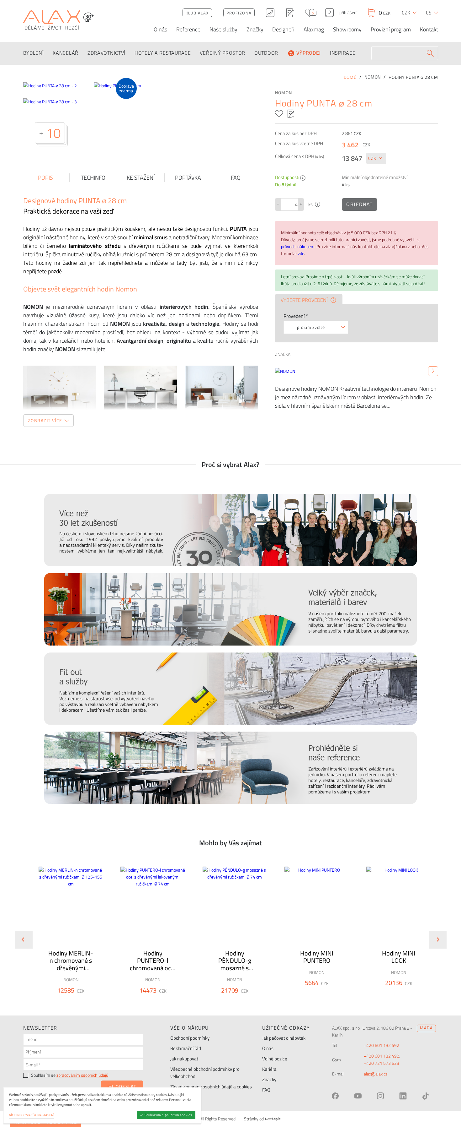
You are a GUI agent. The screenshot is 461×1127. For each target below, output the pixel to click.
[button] (88, 1001)
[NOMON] (433, 371)
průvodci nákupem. (298, 246)
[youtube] (357, 1096)
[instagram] (380, 1096)
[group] (67, 934)
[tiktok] (425, 1096)
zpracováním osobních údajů (82, 1075)
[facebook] (335, 1096)
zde (301, 253)
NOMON (283, 92)
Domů (350, 77)
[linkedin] (403, 1096)
